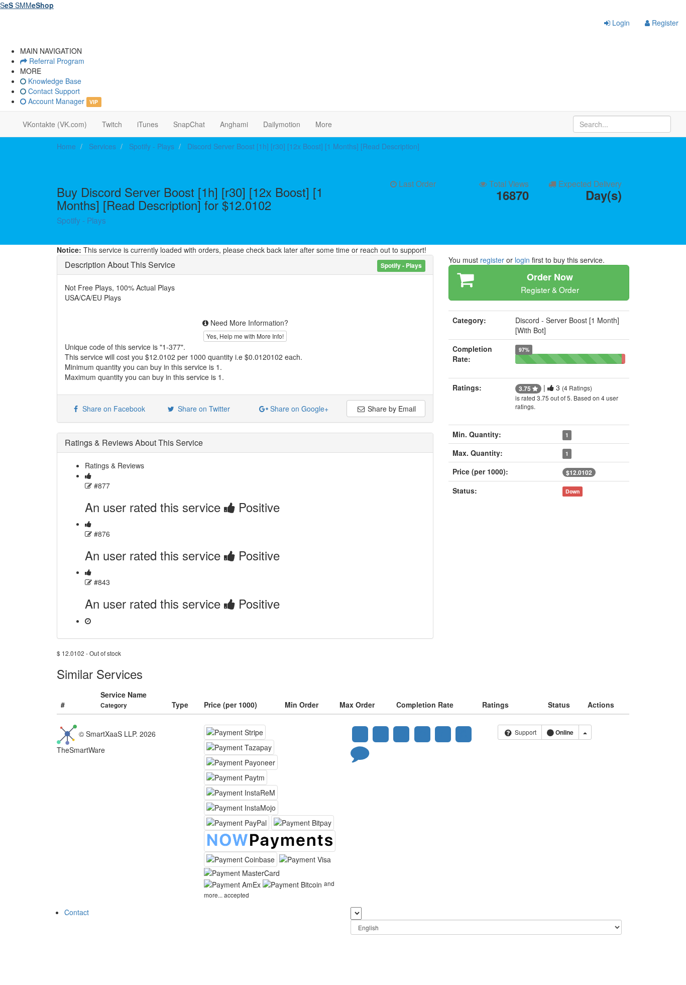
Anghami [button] (234, 124)
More (323, 124)
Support (524, 732)
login (522, 260)
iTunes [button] (147, 124)
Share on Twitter (203, 409)
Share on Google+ (298, 409)
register (492, 260)
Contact (76, 912)
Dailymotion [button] (281, 124)
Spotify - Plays (81, 220)
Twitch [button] (112, 124)
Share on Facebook (112, 409)
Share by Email (391, 409)
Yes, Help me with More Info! (245, 336)
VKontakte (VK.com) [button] (55, 124)
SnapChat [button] (189, 124)
